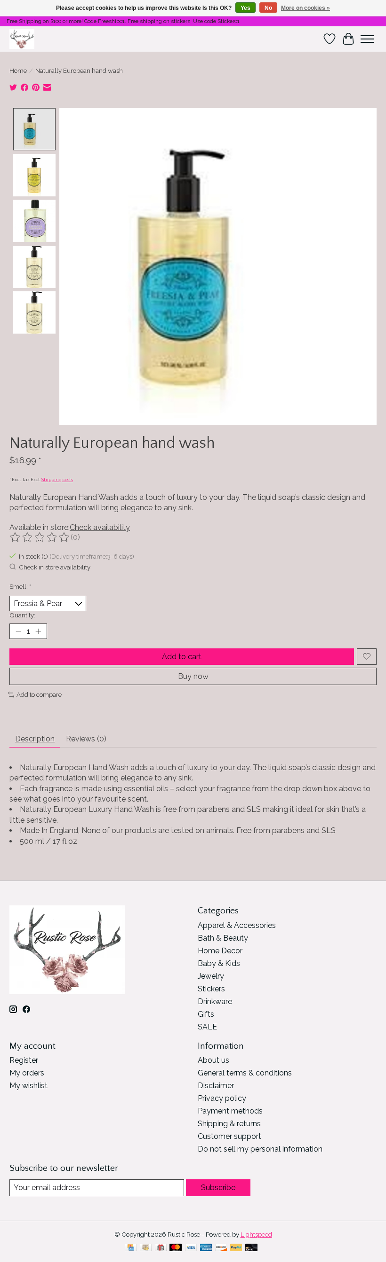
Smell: (20, 586)
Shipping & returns (229, 1123)
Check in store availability (54, 567)
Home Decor (220, 950)
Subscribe (218, 1187)
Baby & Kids (219, 963)
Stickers (211, 988)
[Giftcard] (161, 1248)
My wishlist (28, 1085)
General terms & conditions (245, 1072)
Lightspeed (256, 1234)
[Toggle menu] (367, 39)
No (268, 8)
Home (18, 70)
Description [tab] (35, 738)
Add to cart (181, 656)
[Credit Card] (131, 1248)
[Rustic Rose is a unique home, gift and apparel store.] (21, 38)
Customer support (229, 1136)
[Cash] (146, 1248)
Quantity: (22, 615)
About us (213, 1060)
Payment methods (230, 1110)
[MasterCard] (175, 1248)
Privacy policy (222, 1098)
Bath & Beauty (223, 938)
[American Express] (206, 1248)
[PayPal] (236, 1248)
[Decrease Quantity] (18, 631)
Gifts (206, 1014)
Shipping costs (57, 479)
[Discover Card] (221, 1248)
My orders (26, 1072)
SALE (207, 1026)
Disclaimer (216, 1085)
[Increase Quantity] (38, 631)
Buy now (193, 676)
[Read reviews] (40, 537)
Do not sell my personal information (260, 1149)
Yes (245, 8)
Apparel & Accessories (237, 925)
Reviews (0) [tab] (86, 738)
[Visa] (191, 1248)
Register (23, 1060)
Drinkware (215, 1001)
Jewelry (211, 976)
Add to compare (39, 694)
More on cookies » (305, 8)
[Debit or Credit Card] (251, 1248)
